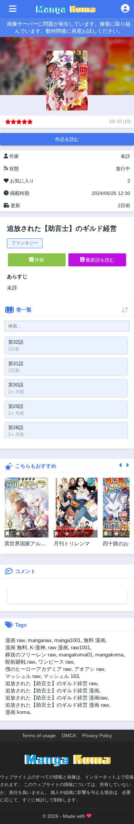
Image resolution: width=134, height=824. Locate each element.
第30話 (15, 384)
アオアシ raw (89, 669)
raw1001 (80, 647)
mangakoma (109, 654)
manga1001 (67, 640)
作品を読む (67, 139)
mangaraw (40, 640)
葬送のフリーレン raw (30, 654)
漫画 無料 (16, 647)
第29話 (15, 406)
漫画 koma (17, 712)
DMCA (69, 735)
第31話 (15, 363)
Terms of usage (39, 735)
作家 (38, 260)
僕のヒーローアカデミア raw (38, 669)
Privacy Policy (97, 735)
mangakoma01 (75, 654)
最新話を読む (99, 260)
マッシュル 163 (61, 676)
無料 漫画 (94, 640)
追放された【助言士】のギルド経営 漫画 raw (57, 705)
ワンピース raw (56, 662)
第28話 (15, 427)
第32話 (15, 342)
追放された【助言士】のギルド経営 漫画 (52, 690)
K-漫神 (37, 647)
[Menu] (12, 9)
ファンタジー (24, 242)
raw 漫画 (58, 647)
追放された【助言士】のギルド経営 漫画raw (56, 698)
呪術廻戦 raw (20, 662)
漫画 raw (15, 640)
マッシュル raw (23, 676)
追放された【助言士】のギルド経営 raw (51, 683)
